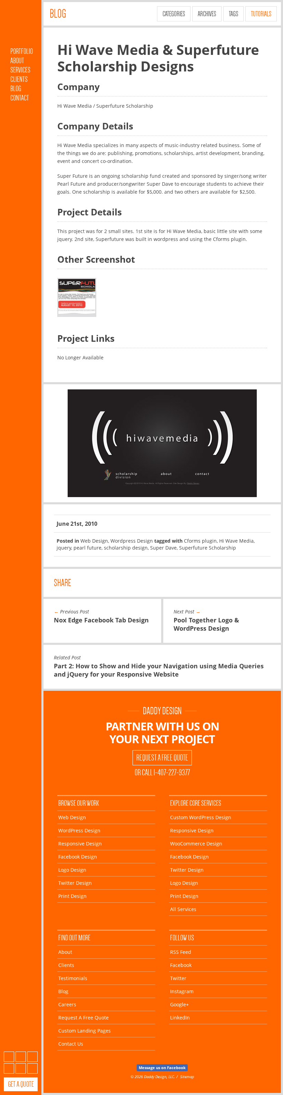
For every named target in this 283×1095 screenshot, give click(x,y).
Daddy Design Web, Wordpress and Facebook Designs (20, 25)
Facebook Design (77, 856)
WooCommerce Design (196, 843)
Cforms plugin (200, 540)
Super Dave (163, 547)
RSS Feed (180, 952)
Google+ (21, 1068)
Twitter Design (75, 883)
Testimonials (72, 978)
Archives (207, 14)
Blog (15, 88)
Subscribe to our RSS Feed (9, 1057)
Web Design (94, 540)
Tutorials (261, 14)
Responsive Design (80, 843)
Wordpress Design (131, 540)
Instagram (9, 1068)
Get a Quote (21, 1084)
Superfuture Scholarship (207, 547)
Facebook (21, 1057)
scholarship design (126, 547)
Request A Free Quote (162, 757)
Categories (174, 14)
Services (20, 70)
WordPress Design (79, 830)
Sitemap (187, 1076)
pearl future (87, 547)
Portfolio (21, 51)
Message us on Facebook (162, 1067)
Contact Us (70, 1043)
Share (62, 583)
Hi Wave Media (236, 540)
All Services (183, 909)
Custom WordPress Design (200, 817)
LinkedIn (32, 1068)
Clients (19, 79)
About (17, 60)
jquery (64, 547)
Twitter (32, 1057)
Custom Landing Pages (84, 1030)
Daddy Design (162, 711)
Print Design (72, 896)
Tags (233, 14)
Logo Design (72, 869)
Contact (19, 98)
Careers (67, 1004)
